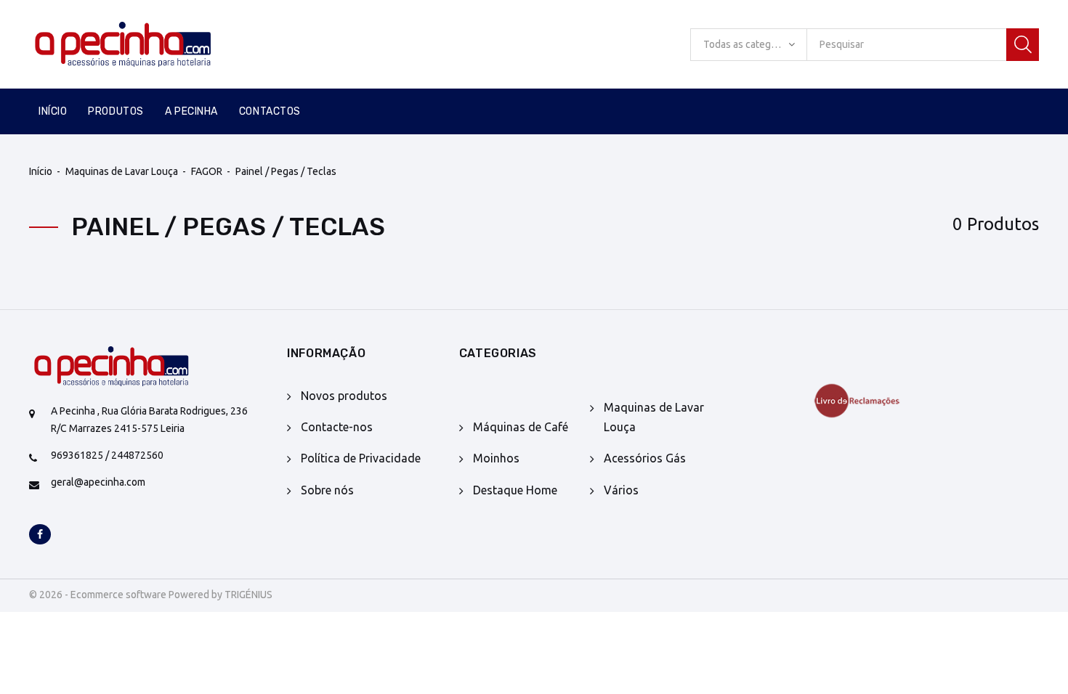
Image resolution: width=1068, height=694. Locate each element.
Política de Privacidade (361, 458)
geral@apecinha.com (98, 482)
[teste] (878, 401)
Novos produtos (344, 395)
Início (53, 111)
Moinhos (496, 458)
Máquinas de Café (520, 426)
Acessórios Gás (645, 458)
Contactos (270, 111)
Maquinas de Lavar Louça (121, 171)
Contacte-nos (337, 426)
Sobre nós (327, 490)
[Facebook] (40, 535)
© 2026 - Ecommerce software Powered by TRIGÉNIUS (150, 594)
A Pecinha (191, 111)
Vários (621, 490)
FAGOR (206, 171)
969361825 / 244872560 (107, 455)
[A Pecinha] (147, 44)
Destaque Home (515, 490)
